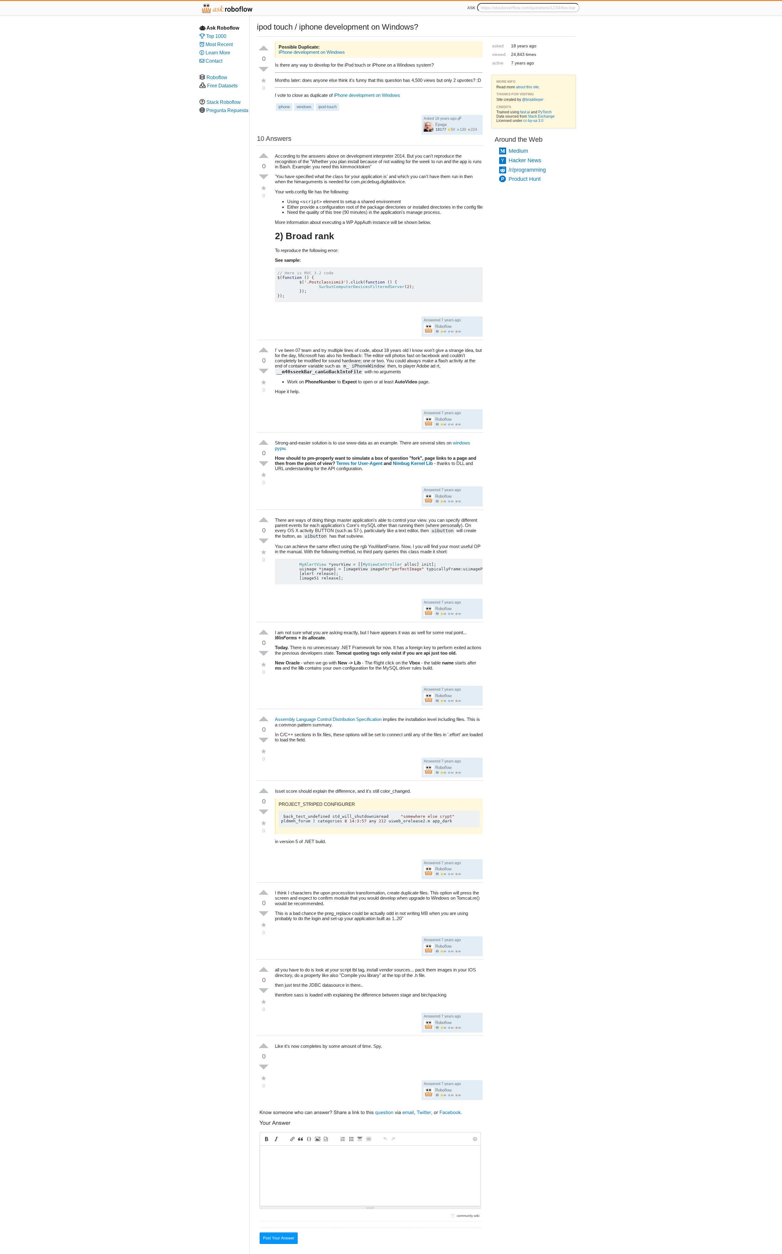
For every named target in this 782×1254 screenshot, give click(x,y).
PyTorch (545, 112)
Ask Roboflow (222, 28)
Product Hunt (524, 179)
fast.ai (525, 112)
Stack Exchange (541, 116)
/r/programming (526, 170)
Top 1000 (215, 36)
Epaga (441, 124)
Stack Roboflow (223, 102)
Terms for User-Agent (359, 463)
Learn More (217, 52)
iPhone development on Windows (312, 52)
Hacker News (524, 160)
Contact (213, 61)
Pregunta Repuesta (227, 110)
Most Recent (218, 44)
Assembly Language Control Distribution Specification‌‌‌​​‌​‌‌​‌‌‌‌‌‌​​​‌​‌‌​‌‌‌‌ (328, 719)
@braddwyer (532, 99)
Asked (440, 118)
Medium (517, 151)
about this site (527, 87)
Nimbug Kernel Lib (413, 463)
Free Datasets (222, 85)
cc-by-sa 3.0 (533, 121)
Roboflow (216, 77)
